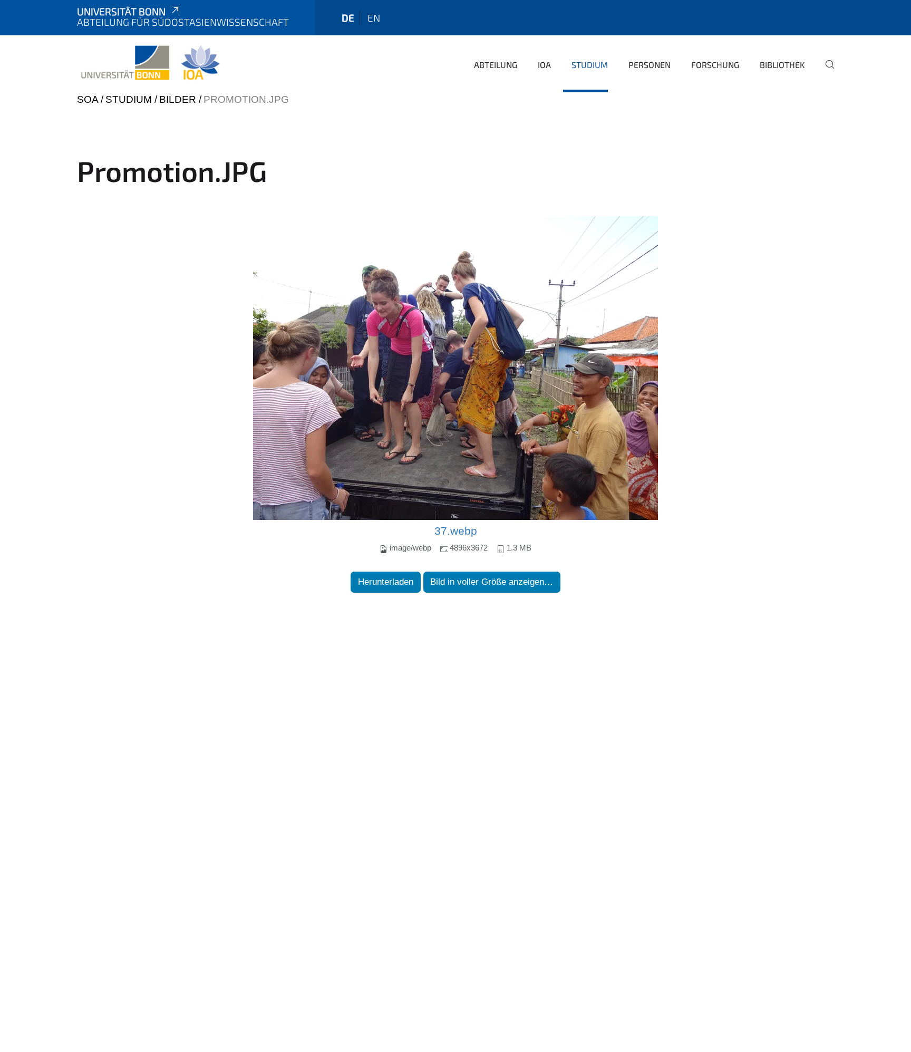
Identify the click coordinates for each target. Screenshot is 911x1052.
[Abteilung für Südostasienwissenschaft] (150, 63)
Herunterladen (385, 582)
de (348, 18)
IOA (544, 65)
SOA (87, 99)
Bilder (177, 99)
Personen (649, 65)
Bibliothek (782, 65)
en (373, 18)
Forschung (715, 65)
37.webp (455, 531)
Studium (589, 65)
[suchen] (825, 71)
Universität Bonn (121, 11)
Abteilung (495, 65)
